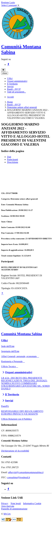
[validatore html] (6, 520)
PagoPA (5, 406)
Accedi (10, 97)
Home (10, 102)
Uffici (4, 340)
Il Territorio (12, 394)
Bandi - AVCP (14, 104)
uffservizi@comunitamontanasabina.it (25, 472)
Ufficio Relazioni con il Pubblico (16, 419)
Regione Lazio (8, 2)
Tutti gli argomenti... (16, 92)
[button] (10, 78)
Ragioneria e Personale (13, 361)
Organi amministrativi (18, 372)
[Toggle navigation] (3, 70)
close (4, 73)
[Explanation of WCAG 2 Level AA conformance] (17, 520)
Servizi (9, 400)
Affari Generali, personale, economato (20, 356)
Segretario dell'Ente (10, 351)
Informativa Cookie (32, 503)
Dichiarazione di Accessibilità (15, 451)
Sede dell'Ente (7, 346)
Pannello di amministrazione (14, 509)
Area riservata (7, 506)
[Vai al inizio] (2, 293)
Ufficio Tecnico (9, 366)
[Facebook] (8, 64)
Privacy (4, 503)
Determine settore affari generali (22, 107)
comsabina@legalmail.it (18, 477)
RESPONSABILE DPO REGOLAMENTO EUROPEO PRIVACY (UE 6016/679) (22, 412)
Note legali (16, 503)
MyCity (7, 514)
